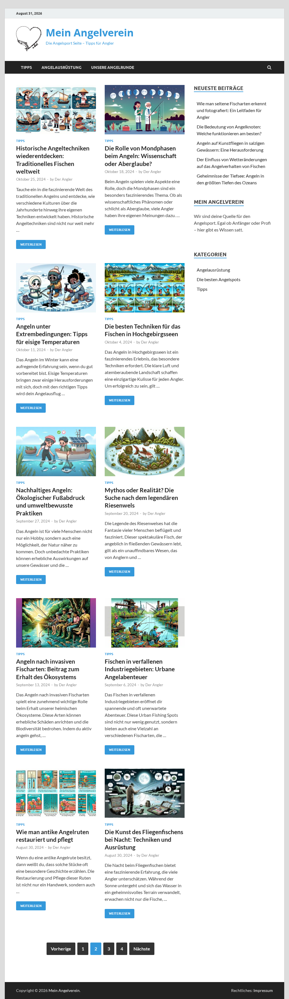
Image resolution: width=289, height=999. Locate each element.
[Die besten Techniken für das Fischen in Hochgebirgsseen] (145, 290)
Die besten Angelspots (218, 279)
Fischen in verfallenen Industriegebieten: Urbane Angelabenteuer (140, 669)
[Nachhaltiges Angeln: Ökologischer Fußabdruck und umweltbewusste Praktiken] (56, 454)
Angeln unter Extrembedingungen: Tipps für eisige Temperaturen (51, 334)
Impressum (263, 990)
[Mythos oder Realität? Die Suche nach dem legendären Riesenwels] (145, 454)
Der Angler (64, 179)
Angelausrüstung (61, 67)
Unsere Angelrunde (112, 67)
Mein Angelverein (90, 33)
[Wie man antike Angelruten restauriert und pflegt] (56, 796)
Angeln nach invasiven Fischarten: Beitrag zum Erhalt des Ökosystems (47, 669)
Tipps (26, 67)
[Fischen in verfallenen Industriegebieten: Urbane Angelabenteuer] (145, 625)
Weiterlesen (28, 243)
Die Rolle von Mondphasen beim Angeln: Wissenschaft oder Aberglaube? (140, 156)
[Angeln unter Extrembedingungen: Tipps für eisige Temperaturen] (56, 290)
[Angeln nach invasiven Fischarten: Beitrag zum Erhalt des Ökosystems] (56, 625)
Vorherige (61, 948)
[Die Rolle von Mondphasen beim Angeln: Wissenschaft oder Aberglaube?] (145, 112)
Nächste (141, 948)
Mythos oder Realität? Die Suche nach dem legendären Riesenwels (141, 497)
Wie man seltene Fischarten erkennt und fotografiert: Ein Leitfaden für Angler (231, 110)
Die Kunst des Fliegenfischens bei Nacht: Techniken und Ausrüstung (144, 839)
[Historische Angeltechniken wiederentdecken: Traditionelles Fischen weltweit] (56, 112)
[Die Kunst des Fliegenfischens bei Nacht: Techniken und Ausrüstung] (145, 796)
